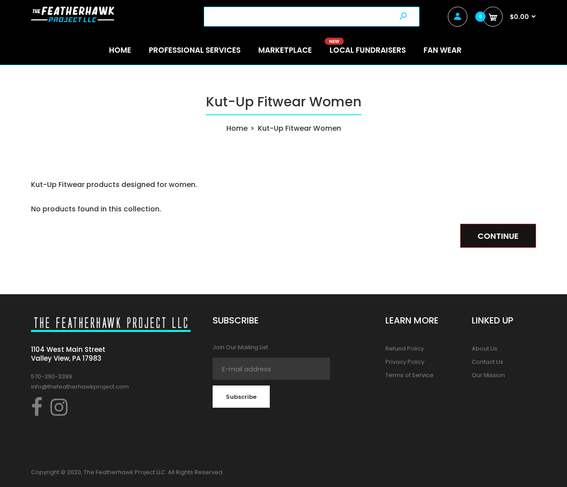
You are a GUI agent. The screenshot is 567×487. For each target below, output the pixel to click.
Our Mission (488, 375)
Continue (498, 236)
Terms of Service (409, 375)
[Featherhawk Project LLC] (72, 20)
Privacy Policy (404, 362)
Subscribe (241, 397)
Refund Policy (404, 348)
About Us (484, 348)
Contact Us (487, 362)
